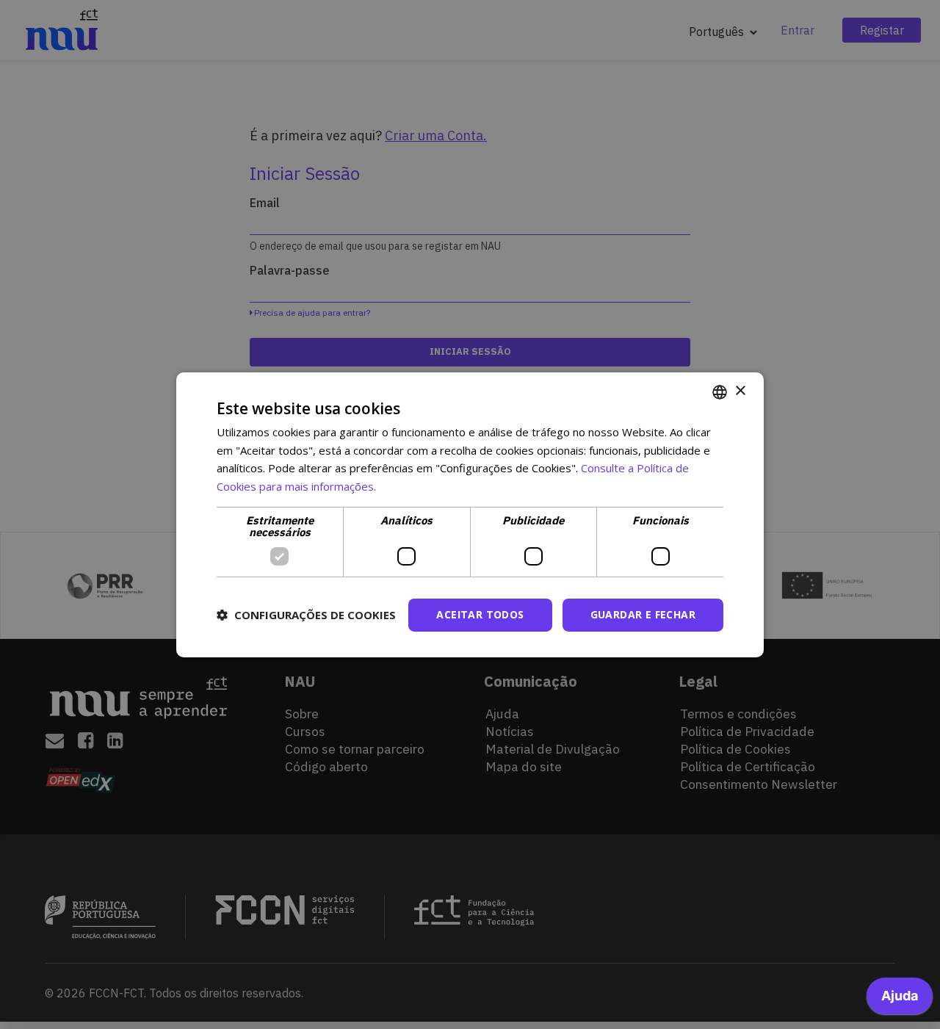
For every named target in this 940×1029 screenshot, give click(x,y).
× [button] (739, 391)
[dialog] (470, 514)
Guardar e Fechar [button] (642, 614)
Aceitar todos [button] (480, 614)
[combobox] (719, 391)
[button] (306, 615)
